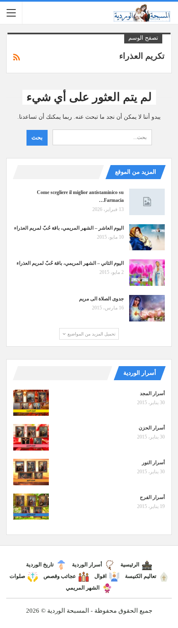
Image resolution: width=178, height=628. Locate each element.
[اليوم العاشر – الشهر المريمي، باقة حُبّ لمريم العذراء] (147, 237)
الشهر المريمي (83, 588)
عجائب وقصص (59, 576)
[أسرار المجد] (31, 403)
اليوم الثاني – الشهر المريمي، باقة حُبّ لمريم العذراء (70, 263)
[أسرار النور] (31, 472)
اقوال (100, 576)
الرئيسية (130, 564)
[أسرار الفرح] (31, 507)
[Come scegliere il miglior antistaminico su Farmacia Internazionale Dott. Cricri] (147, 202)
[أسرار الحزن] (31, 437)
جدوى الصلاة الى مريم (101, 299)
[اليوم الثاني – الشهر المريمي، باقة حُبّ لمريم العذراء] (147, 272)
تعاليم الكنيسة (140, 576)
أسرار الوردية (87, 564)
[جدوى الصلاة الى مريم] (147, 308)
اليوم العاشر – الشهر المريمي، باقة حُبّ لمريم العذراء (69, 228)
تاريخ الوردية (40, 564)
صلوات (17, 576)
